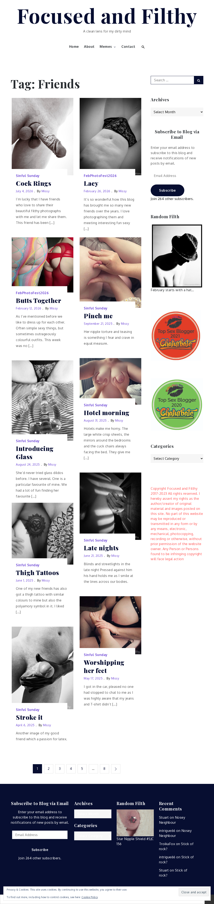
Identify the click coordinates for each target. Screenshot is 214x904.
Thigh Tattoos (37, 573)
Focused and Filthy (107, 15)
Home (74, 46)
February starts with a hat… (172, 290)
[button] (142, 46)
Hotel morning (107, 413)
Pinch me (98, 316)
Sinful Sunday (28, 176)
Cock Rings (33, 183)
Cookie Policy (90, 897)
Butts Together (38, 300)
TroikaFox (167, 844)
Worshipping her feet (104, 666)
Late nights (101, 548)
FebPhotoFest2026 (100, 176)
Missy (46, 191)
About (89, 46)
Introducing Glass (35, 452)
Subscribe (167, 190)
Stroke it (29, 717)
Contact (128, 46)
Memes (106, 46)
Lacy (91, 183)
